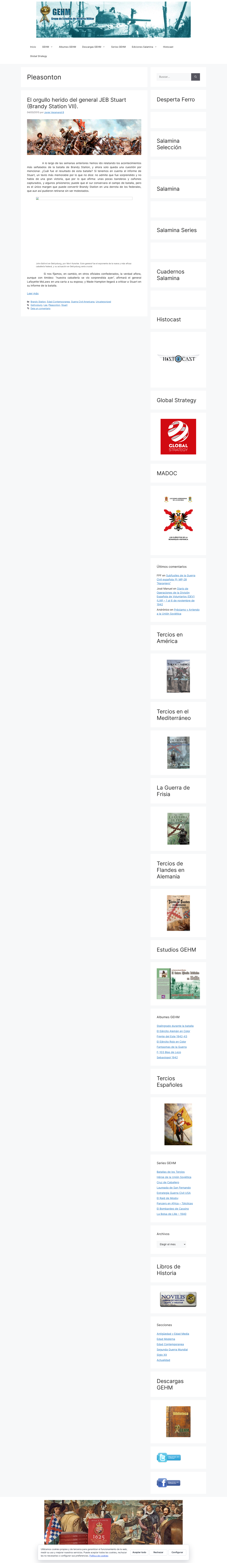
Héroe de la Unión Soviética (174, 1177)
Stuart (64, 305)
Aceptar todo (139, 1552)
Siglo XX (162, 1354)
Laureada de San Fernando (174, 1187)
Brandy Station (38, 301)
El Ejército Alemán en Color (173, 1031)
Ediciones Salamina (142, 46)
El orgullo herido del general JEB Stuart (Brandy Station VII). (76, 102)
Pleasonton (54, 305)
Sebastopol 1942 (167, 1057)
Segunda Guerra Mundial (172, 1349)
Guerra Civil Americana (83, 301)
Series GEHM (118, 46)
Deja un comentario (40, 308)
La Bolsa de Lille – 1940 (171, 1214)
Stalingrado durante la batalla (175, 1025)
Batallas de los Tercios (171, 1171)
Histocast (168, 46)
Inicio (33, 46)
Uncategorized (103, 301)
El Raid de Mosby (167, 1198)
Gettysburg (36, 305)
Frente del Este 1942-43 (172, 1036)
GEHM (45, 46)
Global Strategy (38, 56)
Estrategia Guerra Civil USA (174, 1192)
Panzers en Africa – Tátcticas (175, 1203)
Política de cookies (98, 1555)
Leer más (33, 293)
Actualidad (163, 1360)
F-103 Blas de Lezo (169, 1052)
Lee (45, 305)
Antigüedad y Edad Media (173, 1333)
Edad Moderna (166, 1339)
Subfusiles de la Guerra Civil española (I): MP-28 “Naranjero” (176, 579)
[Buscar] (195, 77)
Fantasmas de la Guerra (172, 1047)
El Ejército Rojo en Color (171, 1041)
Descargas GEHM (91, 46)
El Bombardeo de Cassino (173, 1208)
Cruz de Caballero (168, 1182)
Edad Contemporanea (58, 301)
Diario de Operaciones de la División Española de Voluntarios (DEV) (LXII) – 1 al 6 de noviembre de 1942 (176, 596)
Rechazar (158, 1552)
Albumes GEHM (67, 46)
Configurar (177, 1552)
